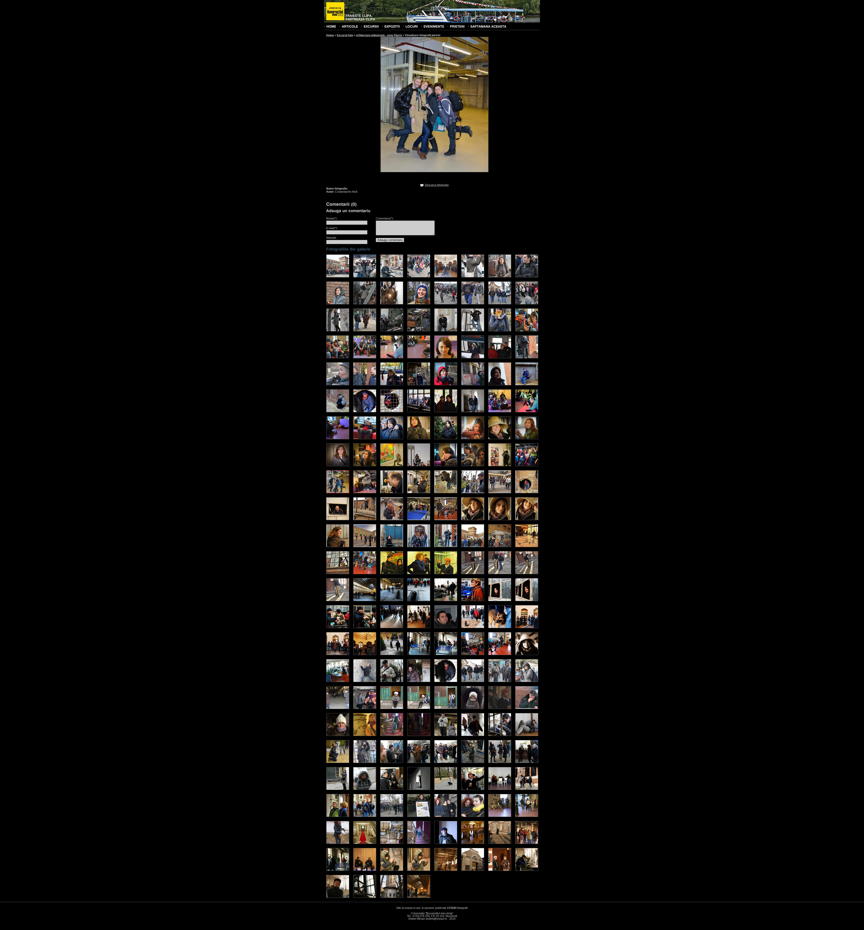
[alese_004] (472, 492)
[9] (418, 870)
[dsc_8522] (526, 330)
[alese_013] (499, 519)
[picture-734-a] (499, 789)
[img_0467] (445, 681)
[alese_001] (391, 492)
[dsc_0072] (337, 654)
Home (330, 35)
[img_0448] (472, 681)
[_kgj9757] (472, 816)
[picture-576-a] (418, 789)
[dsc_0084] (445, 654)
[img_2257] (445, 276)
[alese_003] (445, 492)
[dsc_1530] (337, 600)
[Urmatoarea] (461, 104)
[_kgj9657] (445, 816)
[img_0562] (391, 681)
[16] (445, 843)
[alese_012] (472, 519)
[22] (364, 843)
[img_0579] (364, 681)
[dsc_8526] (364, 357)
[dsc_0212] (499, 708)
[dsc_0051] (418, 627)
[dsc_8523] (337, 357)
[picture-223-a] (499, 762)
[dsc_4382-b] (418, 411)
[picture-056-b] (418, 762)
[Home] (331, 26)
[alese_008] (364, 519)
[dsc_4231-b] (391, 384)
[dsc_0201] (472, 708)
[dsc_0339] (364, 384)
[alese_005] (499, 492)
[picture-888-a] (337, 816)
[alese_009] (391, 519)
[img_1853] (364, 276)
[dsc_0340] (391, 735)
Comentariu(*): (385, 218)
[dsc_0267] (526, 357)
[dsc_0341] (418, 735)
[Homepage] (335, 11)
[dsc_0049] (391, 627)
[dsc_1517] (472, 573)
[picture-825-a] (526, 789)
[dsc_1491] (391, 573)
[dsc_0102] (337, 681)
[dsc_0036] (472, 600)
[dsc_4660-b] (364, 438)
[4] (418, 816)
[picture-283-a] (337, 789)
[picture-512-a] (391, 789)
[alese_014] (526, 519)
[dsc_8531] (391, 357)
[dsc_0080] (337, 303)
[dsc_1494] (445, 573)
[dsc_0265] (499, 357)
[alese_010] (418, 519)
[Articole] (350, 26)
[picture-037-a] (391, 762)
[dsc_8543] (418, 357)
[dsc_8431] (364, 330)
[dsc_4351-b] (526, 384)
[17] (499, 816)
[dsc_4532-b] (472, 411)
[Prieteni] (457, 26)
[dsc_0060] (445, 627)
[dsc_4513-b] (445, 411)
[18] (526, 816)
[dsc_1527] (526, 573)
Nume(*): (331, 218)
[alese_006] (526, 492)
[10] (391, 870)
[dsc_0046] (337, 627)
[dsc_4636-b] (526, 411)
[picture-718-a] (472, 789)
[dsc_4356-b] (337, 411)
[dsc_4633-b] (499, 411)
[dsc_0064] (526, 276)
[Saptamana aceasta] (488, 26)
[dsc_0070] (526, 627)
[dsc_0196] (391, 708)
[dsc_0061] (499, 276)
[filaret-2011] (337, 276)
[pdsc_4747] (445, 735)
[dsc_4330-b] (499, 384)
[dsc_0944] (472, 546)
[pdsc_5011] (472, 735)
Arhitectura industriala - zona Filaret (379, 35)
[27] (418, 843)
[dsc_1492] (418, 573)
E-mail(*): (332, 228)
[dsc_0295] (364, 735)
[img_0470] (418, 681)
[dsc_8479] (445, 330)
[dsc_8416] (337, 330)
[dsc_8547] (445, 357)
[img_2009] (472, 276)
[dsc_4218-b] (445, 384)
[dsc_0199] (445, 708)
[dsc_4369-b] (364, 411)
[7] (472, 870)
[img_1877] (418, 276)
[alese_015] (337, 546)
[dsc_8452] (418, 330)
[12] (337, 870)
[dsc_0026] (445, 600)
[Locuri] (411, 26)
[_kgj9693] (337, 843)
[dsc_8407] (526, 303)
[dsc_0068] (499, 627)
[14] (499, 843)
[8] (445, 870)
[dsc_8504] (499, 330)
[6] (499, 870)
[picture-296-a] (364, 789)
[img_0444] (526, 681)
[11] (364, 870)
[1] (418, 897)
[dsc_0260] (337, 735)
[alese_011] (445, 519)
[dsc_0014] (391, 600)
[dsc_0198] (418, 708)
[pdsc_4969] (526, 735)
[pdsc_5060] (337, 762)
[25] (391, 843)
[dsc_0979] (499, 546)
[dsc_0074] (364, 654)
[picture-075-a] (445, 762)
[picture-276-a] (526, 762)
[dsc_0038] (499, 600)
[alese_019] (418, 546)
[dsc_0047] (364, 627)
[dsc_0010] (364, 600)
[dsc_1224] (526, 546)
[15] (472, 843)
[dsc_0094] (472, 654)
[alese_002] (418, 492)
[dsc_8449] (391, 330)
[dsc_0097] (526, 654)
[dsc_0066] (472, 627)
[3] (364, 897)
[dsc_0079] (391, 654)
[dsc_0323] (337, 384)
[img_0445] (499, 681)
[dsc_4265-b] (472, 384)
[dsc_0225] (391, 303)
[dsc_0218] (364, 303)
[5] (526, 870)
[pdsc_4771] (364, 762)
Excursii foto (345, 35)
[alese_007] (337, 519)
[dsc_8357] (445, 303)
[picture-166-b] (472, 762)
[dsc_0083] (418, 654)
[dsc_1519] (499, 573)
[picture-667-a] (445, 789)
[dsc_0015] (418, 600)
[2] (391, 816)
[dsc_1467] (364, 573)
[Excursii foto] (371, 26)
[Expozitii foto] (392, 26)
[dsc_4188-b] (418, 384)
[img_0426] (337, 708)
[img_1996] (391, 276)
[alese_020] (445, 546)
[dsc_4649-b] (337, 438)
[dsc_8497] (472, 330)
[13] (526, 843)
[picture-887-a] (364, 816)
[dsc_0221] (526, 708)
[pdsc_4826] (499, 735)
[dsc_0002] (472, 357)
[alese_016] (364, 546)
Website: (331, 237)
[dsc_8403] (472, 303)
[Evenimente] (433, 26)
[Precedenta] (407, 104)
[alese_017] (391, 546)
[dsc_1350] (337, 573)
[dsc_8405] (499, 303)
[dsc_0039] (526, 600)
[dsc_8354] (418, 303)
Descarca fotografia (437, 185)
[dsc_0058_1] (364, 708)
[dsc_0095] (499, 654)
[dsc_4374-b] (391, 411)
